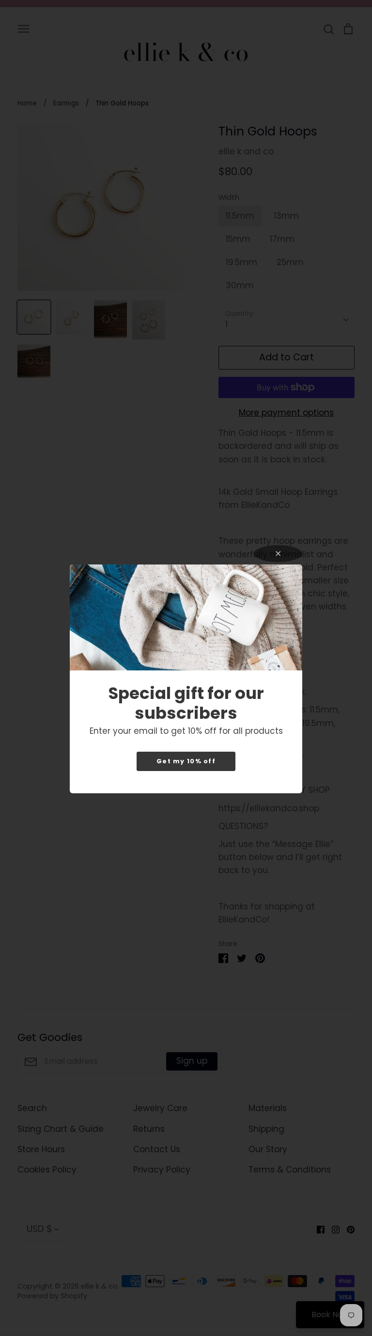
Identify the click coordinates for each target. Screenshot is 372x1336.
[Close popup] (278, 553)
